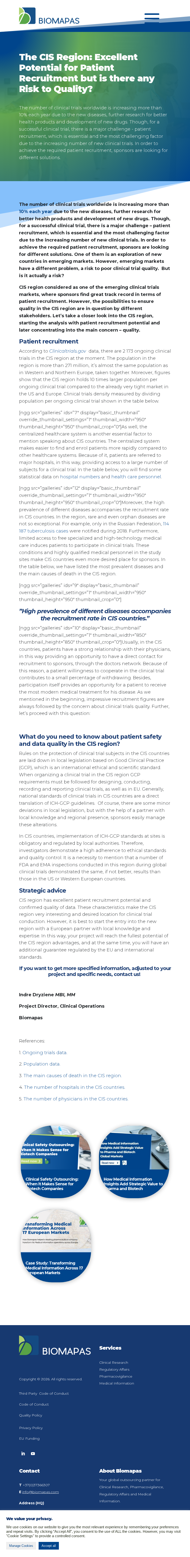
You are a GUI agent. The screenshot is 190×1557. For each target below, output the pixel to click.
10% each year (35, 211)
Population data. (42, 1064)
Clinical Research (113, 1362)
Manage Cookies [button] (21, 1546)
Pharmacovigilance (115, 1376)
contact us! (128, 974)
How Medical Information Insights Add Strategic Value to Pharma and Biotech (133, 1184)
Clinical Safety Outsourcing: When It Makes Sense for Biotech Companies (51, 1184)
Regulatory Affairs (114, 1369)
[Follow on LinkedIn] (23, 1454)
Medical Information (116, 1383)
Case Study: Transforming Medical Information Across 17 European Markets (54, 1268)
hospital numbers (80, 477)
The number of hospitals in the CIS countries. (74, 1087)
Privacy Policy (31, 1428)
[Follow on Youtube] (33, 1454)
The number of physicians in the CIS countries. (76, 1099)
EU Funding (29, 1438)
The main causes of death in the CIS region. (73, 1075)
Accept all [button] (49, 1546)
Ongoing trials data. (45, 1052)
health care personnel (136, 477)
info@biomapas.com (40, 1492)
